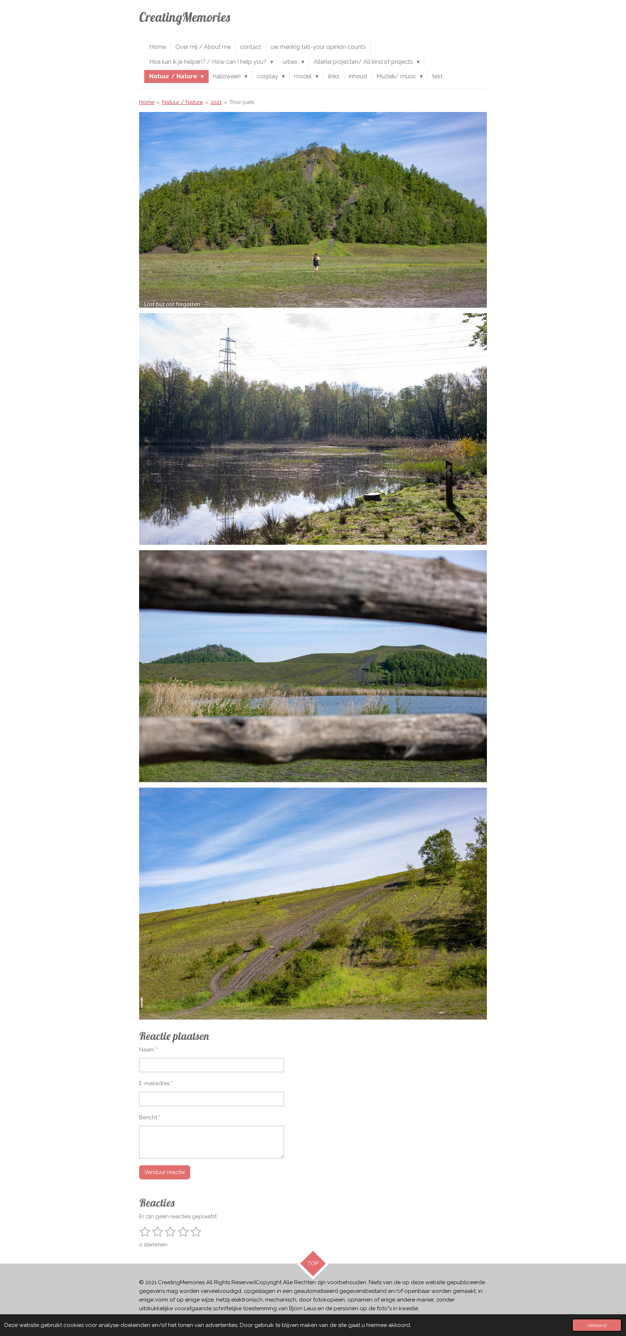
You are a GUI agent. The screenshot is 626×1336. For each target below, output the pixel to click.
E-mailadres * (156, 1083)
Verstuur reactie (165, 1172)
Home (146, 102)
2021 (216, 102)
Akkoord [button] (596, 1325)
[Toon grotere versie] (313, 210)
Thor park (241, 102)
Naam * (148, 1049)
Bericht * (149, 1117)
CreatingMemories (184, 17)
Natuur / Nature (182, 102)
